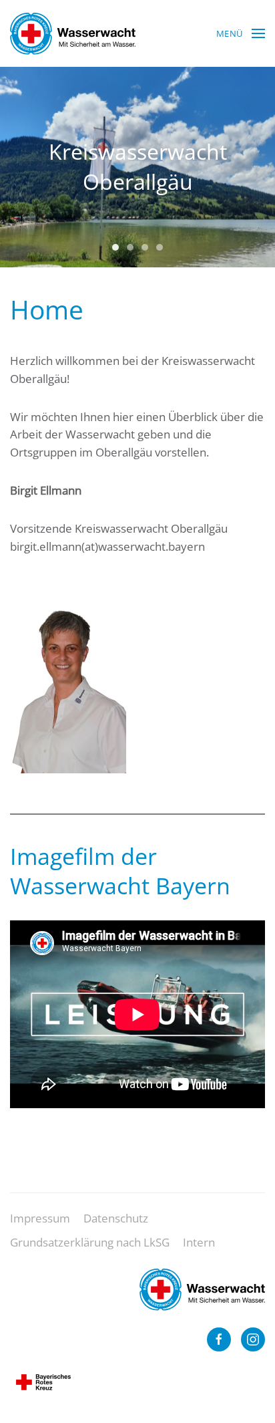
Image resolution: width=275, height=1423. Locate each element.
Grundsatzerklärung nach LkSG (90, 1242)
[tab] (115, 247)
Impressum (40, 1218)
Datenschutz (115, 1218)
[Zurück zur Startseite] (72, 33)
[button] (240, 33)
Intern (199, 1242)
